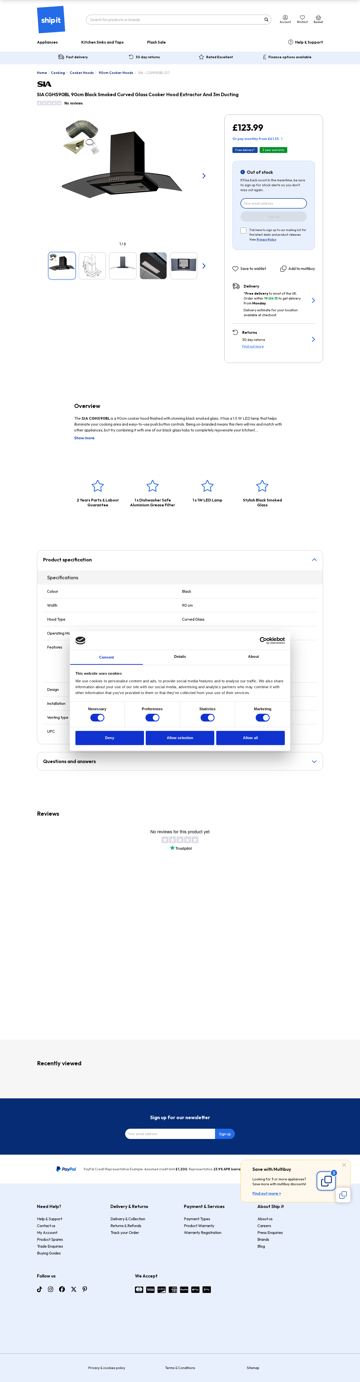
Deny (109, 738)
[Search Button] (266, 19)
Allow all (250, 738)
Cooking (58, 72)
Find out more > (266, 1193)
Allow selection (180, 738)
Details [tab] (180, 657)
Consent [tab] (106, 657)
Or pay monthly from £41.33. (256, 139)
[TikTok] (39, 1289)
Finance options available (290, 57)
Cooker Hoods (82, 72)
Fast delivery (77, 57)
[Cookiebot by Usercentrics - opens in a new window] (263, 640)
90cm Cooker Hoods (116, 72)
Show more (84, 437)
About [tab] (253, 657)
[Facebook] (62, 1289)
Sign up (274, 216)
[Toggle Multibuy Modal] (343, 1195)
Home (42, 72)
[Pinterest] (85, 1289)
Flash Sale (156, 42)
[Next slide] (204, 176)
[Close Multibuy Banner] (344, 1165)
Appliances (47, 42)
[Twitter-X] (74, 1289)
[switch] (152, 717)
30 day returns (148, 57)
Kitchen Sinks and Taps (102, 42)
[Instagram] (50, 1289)
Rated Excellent (219, 57)
